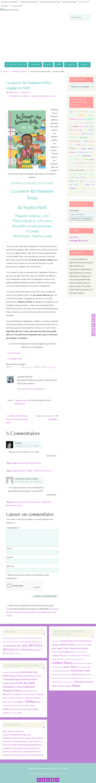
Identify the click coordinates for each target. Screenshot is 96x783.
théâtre (70, 184)
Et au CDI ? (84, 2)
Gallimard (19, 687)
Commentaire (13, 528)
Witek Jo (55, 686)
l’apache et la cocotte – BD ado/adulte (47, 417)
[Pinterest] (93, 334)
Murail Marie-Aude (80, 670)
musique (86, 159)
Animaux (72, 119)
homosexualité (90, 144)
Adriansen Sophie (66, 641)
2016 (12, 649)
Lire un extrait (14, 353)
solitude (71, 181)
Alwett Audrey (79, 641)
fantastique (83, 137)
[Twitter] (93, 320)
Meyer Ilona (87, 667)
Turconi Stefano (57, 682)
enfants (85, 130)
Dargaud (18, 679)
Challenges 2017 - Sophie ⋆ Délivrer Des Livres (31, 471)
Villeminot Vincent (83, 681)
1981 (23, 638)
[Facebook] (93, 316)
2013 (31, 645)
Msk (24, 702)
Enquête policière (74, 133)
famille (73, 137)
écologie (91, 126)
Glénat (16, 690)
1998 (10, 642)
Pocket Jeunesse (7, 705)
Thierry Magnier (33, 709)
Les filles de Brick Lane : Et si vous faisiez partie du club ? (17, 419)
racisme (87, 170)
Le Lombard (10, 698)
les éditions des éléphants (32, 698)
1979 (21, 638)
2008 (4, 646)
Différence (76, 126)
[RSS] (93, 325)
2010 (13, 645)
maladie (89, 155)
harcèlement (72, 144)
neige (75, 163)
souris (81, 181)
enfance (76, 130)
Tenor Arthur (86, 678)
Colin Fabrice (78, 652)
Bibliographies (69, 2)
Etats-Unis (90, 133)
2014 (39, 645)
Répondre (52, 456)
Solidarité (91, 177)
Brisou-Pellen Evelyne (80, 645)
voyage (83, 188)
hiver (83, 144)
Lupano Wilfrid (70, 667)
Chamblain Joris (68, 652)
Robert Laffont (21, 705)
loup (78, 155)
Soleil (20, 709)
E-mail (10, 557)
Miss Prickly (55, 671)
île (78, 148)
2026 (19, 653)
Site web (10, 566)
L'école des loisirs (29, 694)
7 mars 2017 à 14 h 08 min (27, 446)
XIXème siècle (77, 192)
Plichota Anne (77, 674)
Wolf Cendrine (65, 686)
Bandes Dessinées (9, 2)
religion (91, 170)
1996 (4, 642)
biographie (71, 122)
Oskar (38, 702)
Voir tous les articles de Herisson (32, 389)
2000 (16, 642)
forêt (82, 141)
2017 (18, 649)
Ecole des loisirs (25, 682)
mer (92, 155)
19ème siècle (72, 111)
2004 (29, 642)
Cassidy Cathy (61, 648)
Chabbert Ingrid (57, 652)
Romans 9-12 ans (47, 96)
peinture (75, 166)
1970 (15, 638)
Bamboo (21, 676)
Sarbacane (7, 709)
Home (5, 71)
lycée (81, 155)
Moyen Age (80, 159)
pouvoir (91, 166)
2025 (16, 653)
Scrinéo (14, 709)
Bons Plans (74, 237)
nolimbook (7, 748)
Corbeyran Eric (57, 655)
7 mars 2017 (25, 92)
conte (84, 123)
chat (76, 123)
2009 (8, 646)
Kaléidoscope (18, 694)
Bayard (27, 676)
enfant (81, 130)
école (86, 126)
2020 (35, 650)
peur (78, 166)
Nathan (30, 701)
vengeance (87, 184)
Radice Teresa (87, 674)
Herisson (13, 92)
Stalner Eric (79, 678)
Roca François (56, 678)
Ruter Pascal (64, 678)
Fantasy (91, 137)
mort (75, 159)
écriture (71, 130)
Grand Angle (24, 691)
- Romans (35, 96)
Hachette (6, 694)
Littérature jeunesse (50, 2)
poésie (82, 166)
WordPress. (62, 774)
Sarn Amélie (72, 678)
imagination (90, 148)
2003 (26, 642)
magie (84, 155)
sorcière (77, 181)
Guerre (86, 141)
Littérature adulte (28, 2)
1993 (35, 638)
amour (81, 115)
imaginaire (83, 148)
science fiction (77, 173)
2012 (25, 645)
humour (73, 148)
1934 (4, 638)
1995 (41, 638)
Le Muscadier (18, 698)
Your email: (74, 210)
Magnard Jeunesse (21, 400)
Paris (70, 166)
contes (87, 122)
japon (83, 152)
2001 (20, 642)
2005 (33, 642)
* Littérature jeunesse (19, 71)
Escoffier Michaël (57, 659)
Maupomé (80, 667)
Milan (19, 702)
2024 (12, 653)
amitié (72, 115)
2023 (8, 653)
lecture (87, 152)
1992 (32, 638)
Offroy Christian (57, 674)
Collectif (84, 652)
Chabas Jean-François (78, 648)
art (84, 119)
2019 (30, 649)
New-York (79, 163)
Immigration (72, 152)
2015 (6, 649)
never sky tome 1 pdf (17, 751)
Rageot (14, 705)
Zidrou (75, 685)
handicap (91, 141)
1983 (26, 638)
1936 (7, 638)
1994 (38, 638)
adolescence (83, 111)
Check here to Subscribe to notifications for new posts (31, 605)
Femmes (78, 141)
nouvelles (88, 163)
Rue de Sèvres (30, 705)
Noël (83, 163)
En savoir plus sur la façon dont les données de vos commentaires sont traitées (32, 612)
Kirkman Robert (87, 663)
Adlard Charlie (56, 641)
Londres (74, 155)
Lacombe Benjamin (57, 667)
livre (70, 155)
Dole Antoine (86, 655)
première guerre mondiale (76, 170)
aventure (89, 119)
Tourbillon (6, 713)
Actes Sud (5, 672)
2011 (18, 645)
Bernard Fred (67, 644)
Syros (24, 709)
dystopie (82, 126)
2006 (36, 642)
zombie (82, 192)
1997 (7, 642)
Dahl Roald (66, 655)
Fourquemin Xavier (68, 659)
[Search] (87, 17)
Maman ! (5, 6)
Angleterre (90, 115)
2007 (40, 642)
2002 (23, 642)
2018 (24, 649)
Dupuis (13, 683)
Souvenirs (86, 181)
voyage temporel (89, 188)
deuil (70, 126)
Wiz (20, 713)
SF (87, 177)
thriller (76, 184)
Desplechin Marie (75, 655)
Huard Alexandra (78, 663)
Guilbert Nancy (62, 663)
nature (71, 163)
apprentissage (80, 119)
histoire (79, 145)
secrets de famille (81, 177)
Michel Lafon (12, 702)
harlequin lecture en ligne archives (29, 755)
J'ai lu (12, 694)
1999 (13, 642)
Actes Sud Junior (14, 672)
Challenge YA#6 (15, 359)
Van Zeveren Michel (67, 682)
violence (78, 188)
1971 (18, 638)
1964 (12, 638)
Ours (92, 163)
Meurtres (71, 159)
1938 (9, 638)
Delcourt (26, 679)
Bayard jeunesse (36, 676)
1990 (29, 638)
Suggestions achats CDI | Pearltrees (26, 463)
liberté (91, 152)
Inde (77, 152)
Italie (80, 152)
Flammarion (9, 686)
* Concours (16, 6)
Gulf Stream (33, 691)
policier (87, 166)
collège (79, 122)
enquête (90, 130)
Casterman (8, 679)
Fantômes (72, 141)
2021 (40, 650)
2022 (4, 653)
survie (91, 181)
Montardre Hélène (64, 671)
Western (71, 192)
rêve (70, 173)
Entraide (83, 133)
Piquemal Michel (67, 674)
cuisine (91, 122)
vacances (81, 184)
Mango (5, 702)
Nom (9, 548)
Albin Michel (26, 672)
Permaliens (19, 404)
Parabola (52, 774)
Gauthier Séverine (79, 659)
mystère (91, 159)
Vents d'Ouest (14, 713)
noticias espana (23, 738)
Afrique (91, 111)
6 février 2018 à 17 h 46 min (28, 482)
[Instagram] (93, 330)
